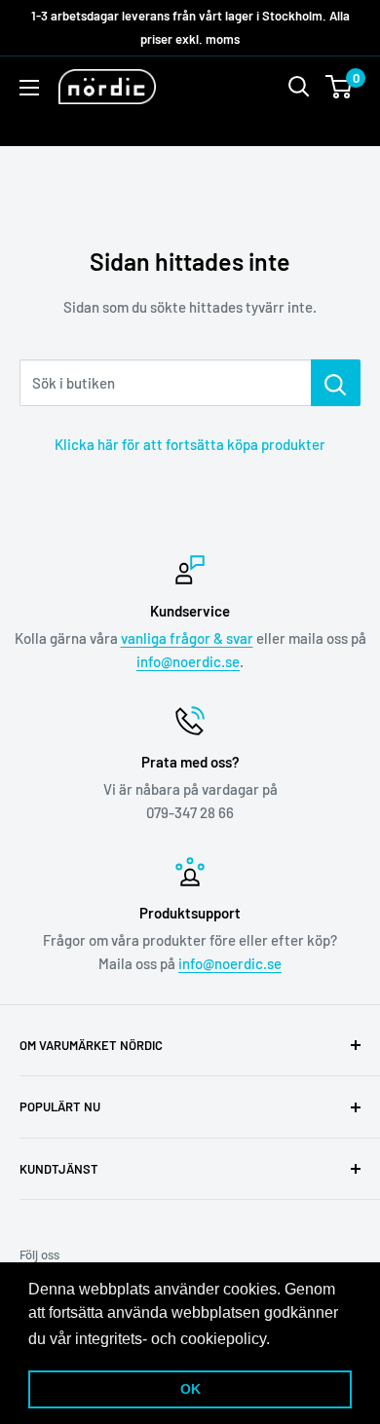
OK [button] (190, 1389)
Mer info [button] (304, 1338)
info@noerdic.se (188, 661)
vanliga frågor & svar (187, 638)
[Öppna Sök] (299, 86)
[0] (339, 86)
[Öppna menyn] (29, 87)
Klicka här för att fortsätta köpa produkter (190, 444)
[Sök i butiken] (336, 382)
